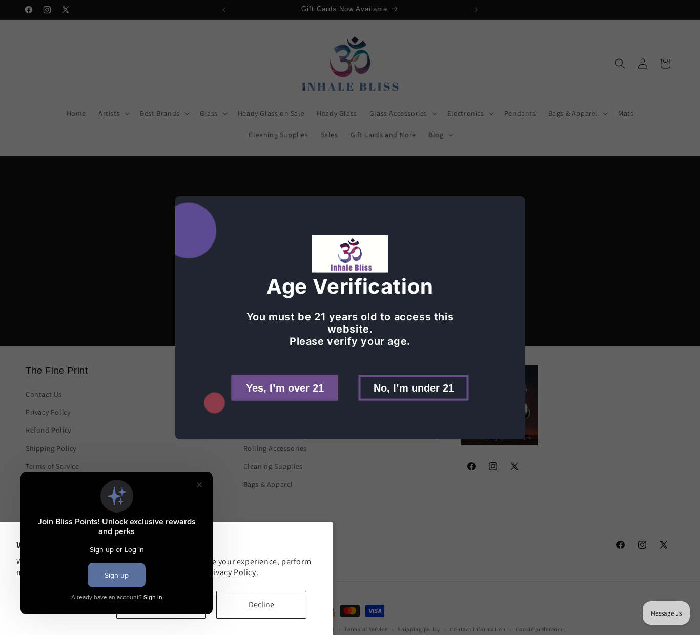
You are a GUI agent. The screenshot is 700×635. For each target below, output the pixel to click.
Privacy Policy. (231, 572)
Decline (261, 604)
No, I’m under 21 (414, 387)
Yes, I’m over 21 (285, 387)
